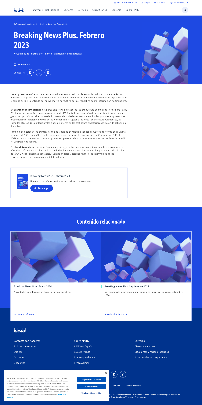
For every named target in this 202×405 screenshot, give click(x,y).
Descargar (43, 188)
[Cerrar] (106, 373)
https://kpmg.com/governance (132, 397)
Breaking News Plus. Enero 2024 (33, 286)
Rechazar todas (91, 386)
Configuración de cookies (91, 393)
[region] (56, 385)
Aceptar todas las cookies (91, 380)
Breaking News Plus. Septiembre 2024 (126, 286)
